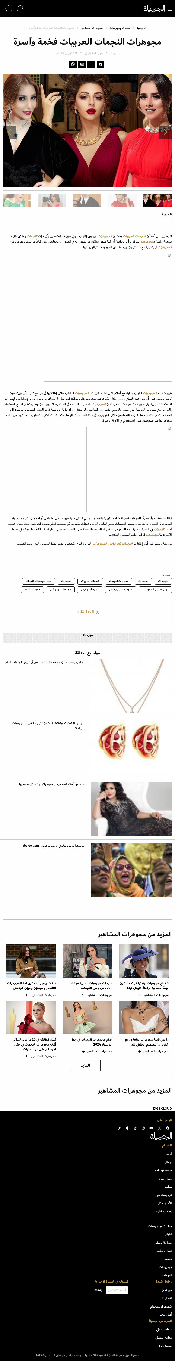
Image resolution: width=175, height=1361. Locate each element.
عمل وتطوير (164, 1250)
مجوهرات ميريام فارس (121, 589)
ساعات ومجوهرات (119, 27)
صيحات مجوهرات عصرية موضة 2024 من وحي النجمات (91, 985)
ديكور (168, 1259)
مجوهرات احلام (32, 589)
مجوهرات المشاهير (92, 27)
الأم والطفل (165, 1203)
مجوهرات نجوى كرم (60, 589)
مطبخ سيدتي (163, 1337)
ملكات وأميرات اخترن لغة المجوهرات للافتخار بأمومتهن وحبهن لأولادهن (31, 985)
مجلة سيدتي (164, 1329)
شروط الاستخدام (161, 1306)
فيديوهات (165, 1267)
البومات (167, 1275)
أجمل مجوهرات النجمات (38, 581)
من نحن (167, 1290)
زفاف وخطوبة (163, 1211)
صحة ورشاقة (163, 1170)
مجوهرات (163, 581)
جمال (168, 1162)
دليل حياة (165, 1178)
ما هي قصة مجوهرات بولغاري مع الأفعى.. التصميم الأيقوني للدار (147, 1042)
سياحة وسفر (163, 1242)
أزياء (169, 1154)
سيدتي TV (165, 1345)
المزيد (85, 1065)
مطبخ (168, 1186)
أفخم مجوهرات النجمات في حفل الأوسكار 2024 (91, 1042)
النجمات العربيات (90, 581)
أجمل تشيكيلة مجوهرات (155, 589)
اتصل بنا (166, 1298)
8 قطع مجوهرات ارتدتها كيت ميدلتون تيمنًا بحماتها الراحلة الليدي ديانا (144, 985)
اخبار (169, 1234)
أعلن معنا (166, 1314)
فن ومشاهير (164, 1195)
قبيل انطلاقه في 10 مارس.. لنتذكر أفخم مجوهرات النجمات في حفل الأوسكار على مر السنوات (34, 1044)
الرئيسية (141, 27)
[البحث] (20, 8)
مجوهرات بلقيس (90, 589)
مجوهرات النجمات (118, 581)
